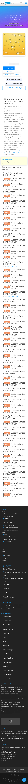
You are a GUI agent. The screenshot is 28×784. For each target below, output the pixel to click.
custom (12, 691)
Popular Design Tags (9, 525)
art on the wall (16, 685)
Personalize (15, 704)
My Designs (7, 555)
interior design (17, 702)
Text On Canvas (8, 670)
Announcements (4, 685)
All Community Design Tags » (7, 678)
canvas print (11, 689)
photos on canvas (9, 708)
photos (2, 708)
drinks (16, 25)
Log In (3, 551)
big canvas (10, 605)
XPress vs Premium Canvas (11, 536)
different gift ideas (21, 698)
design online (4, 698)
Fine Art (21, 605)
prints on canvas (4, 710)
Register (4, 549)
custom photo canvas (5, 697)
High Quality (11, 607)
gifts (2, 702)
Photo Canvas (7, 541)
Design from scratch (12, 74)
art (10, 685)
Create (3, 511)
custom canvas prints (5, 695)
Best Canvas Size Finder (10, 516)
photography (21, 706)
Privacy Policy (6, 769)
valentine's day (13, 710)
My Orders (7, 558)
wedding (3, 711)
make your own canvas (6, 704)
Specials (5, 666)
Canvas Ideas (7, 617)
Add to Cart (9, 68)
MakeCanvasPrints (8, 752)
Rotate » (17, 64)
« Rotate (11, 64)
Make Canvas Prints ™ (20, 778)
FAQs (5, 534)
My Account (5, 553)
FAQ (11, 747)
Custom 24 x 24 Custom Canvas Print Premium (14, 101)
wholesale (17, 711)
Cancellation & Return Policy (13, 771)
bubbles (17, 23)
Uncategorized (7, 593)
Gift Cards (6, 584)
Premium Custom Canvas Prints (15, 572)
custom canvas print (14, 693)
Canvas (16, 605)
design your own (12, 698)
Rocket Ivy (9, 780)
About (3, 532)
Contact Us (17, 747)
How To (5, 641)
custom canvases (5, 693)
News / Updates (8, 658)
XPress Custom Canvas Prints (14, 578)
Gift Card (6, 518)
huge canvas (18, 607)
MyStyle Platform (14, 782)
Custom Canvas (8, 629)
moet (21, 25)
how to (10, 702)
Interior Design (8, 650)
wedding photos (10, 711)
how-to (6, 702)
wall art (19, 710)
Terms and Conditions (18, 769)
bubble (11, 23)
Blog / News (7, 544)
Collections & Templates (10, 522)
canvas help (3, 687)
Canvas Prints (7, 569)
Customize (8, 72)
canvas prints (19, 689)
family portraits (4, 700)
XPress (9, 608)
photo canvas (14, 706)
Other (5, 589)
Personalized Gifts (5, 706)
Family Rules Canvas (14, 700)
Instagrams (6, 646)
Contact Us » (4, 760)
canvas (22, 685)
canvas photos (4, 689)
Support (4, 560)
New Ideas (6, 654)
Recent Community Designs (11, 527)
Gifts (4, 637)
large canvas (4, 608)
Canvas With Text (5, 691)
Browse (4, 521)
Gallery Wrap (4, 607)
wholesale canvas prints (6, 713)
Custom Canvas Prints (10, 539)
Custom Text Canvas (16, 697)
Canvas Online (7, 621)
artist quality (4, 605)
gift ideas (22, 700)
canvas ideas (11, 687)
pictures (17, 708)
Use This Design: (7, 159)
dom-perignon (10, 25)
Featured (6, 633)
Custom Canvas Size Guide (11, 513)
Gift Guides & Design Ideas (11, 530)
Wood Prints (7, 597)
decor (24, 697)
